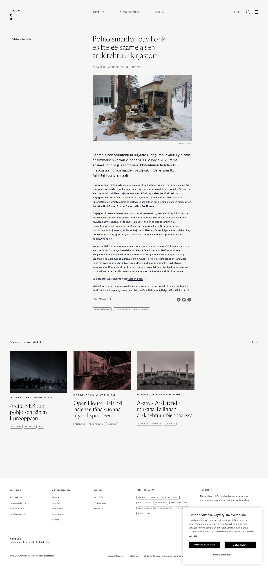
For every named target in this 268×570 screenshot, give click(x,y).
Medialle (98, 508)
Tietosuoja (133, 555)
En (239, 11)
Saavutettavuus (115, 555)
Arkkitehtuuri (118, 67)
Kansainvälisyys (162, 394)
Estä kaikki (240, 545)
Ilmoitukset (58, 508)
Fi (235, 11)
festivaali (80, 424)
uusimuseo (161, 503)
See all (255, 342)
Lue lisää (193, 536)
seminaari (143, 424)
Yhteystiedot (100, 502)
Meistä (159, 12)
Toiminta (99, 12)
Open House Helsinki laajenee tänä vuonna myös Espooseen (98, 409)
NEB (41, 427)
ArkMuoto (173, 497)
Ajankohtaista (130, 12)
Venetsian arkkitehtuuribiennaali (132, 309)
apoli (140, 513)
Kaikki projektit (17, 514)
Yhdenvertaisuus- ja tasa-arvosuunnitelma (164, 555)
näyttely (156, 424)
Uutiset (136, 67)
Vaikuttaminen (33, 397)
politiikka (30, 427)
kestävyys (16, 427)
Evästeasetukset (222, 555)
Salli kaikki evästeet (204, 545)
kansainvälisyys (102, 309)
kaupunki (112, 424)
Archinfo (98, 497)
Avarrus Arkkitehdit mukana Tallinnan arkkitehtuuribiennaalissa (165, 409)
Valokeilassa (157, 497)
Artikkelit (56, 502)
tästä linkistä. (135, 278)
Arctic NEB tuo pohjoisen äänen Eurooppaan (28, 412)
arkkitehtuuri (96, 424)
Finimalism (181, 508)
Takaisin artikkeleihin (21, 39)
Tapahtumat (58, 514)
